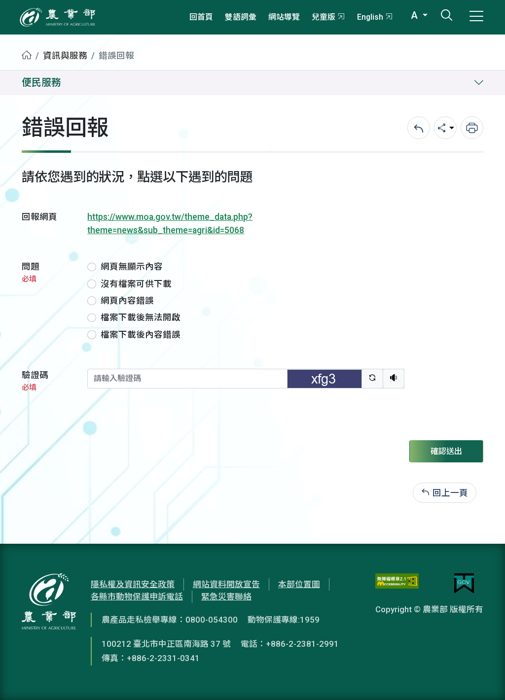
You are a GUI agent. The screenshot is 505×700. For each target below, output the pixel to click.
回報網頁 (39, 217)
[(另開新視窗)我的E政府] (464, 583)
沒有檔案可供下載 (136, 284)
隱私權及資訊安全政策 (133, 584)
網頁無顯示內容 (132, 267)
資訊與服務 (65, 56)
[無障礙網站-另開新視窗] (397, 583)
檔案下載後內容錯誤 (140, 335)
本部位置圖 (299, 584)
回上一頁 (450, 492)
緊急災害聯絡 (226, 596)
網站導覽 (284, 17)
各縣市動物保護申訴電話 (137, 596)
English (370, 17)
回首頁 (201, 17)
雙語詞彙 (240, 17)
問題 (30, 272)
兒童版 (323, 17)
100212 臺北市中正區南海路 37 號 (166, 644)
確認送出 (446, 451)
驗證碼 (35, 380)
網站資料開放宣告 (226, 584)
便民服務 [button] (41, 82)
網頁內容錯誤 (127, 301)
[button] (482, 677)
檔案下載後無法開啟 (140, 317)
